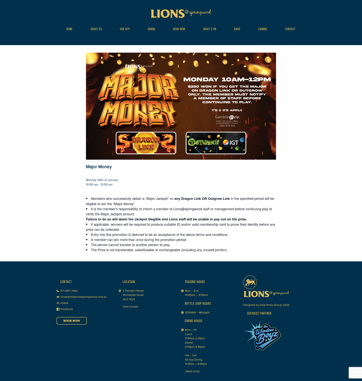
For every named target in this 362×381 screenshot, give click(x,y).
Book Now (179, 29)
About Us (96, 29)
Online (64, 303)
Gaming (262, 29)
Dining (151, 29)
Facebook (67, 309)
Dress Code (192, 371)
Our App (125, 29)
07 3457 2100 (69, 290)
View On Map (130, 306)
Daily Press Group (271, 305)
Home (69, 29)
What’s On (209, 29)
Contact (290, 29)
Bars (237, 29)
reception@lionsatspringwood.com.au (84, 297)
